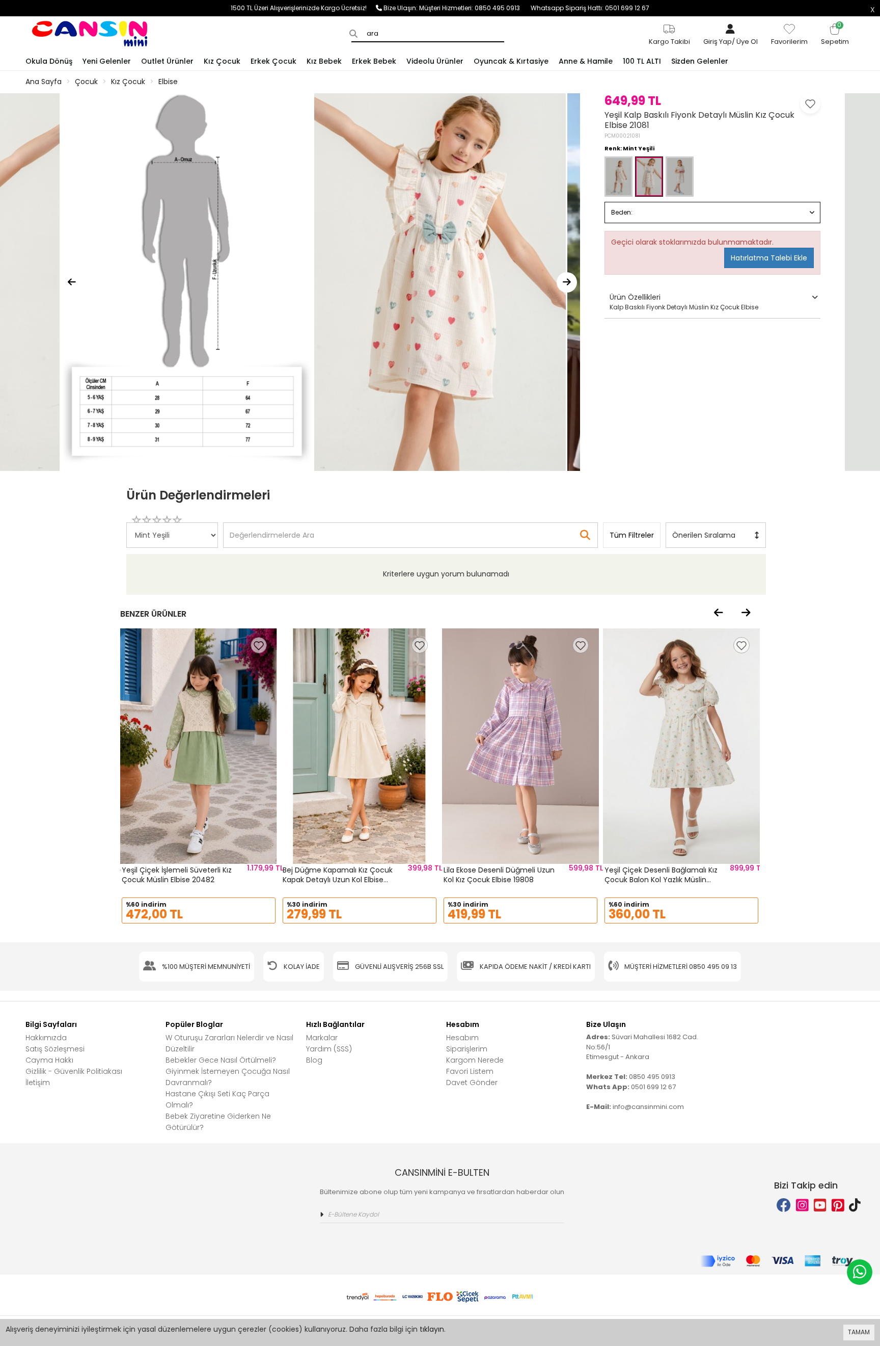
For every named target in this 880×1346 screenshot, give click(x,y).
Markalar (322, 1038)
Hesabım (462, 1038)
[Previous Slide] (72, 282)
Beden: (621, 212)
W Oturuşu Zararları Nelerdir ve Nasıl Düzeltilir (229, 1043)
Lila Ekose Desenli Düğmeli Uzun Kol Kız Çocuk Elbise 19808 (499, 875)
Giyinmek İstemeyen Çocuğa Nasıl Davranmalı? (228, 1077)
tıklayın (432, 1329)
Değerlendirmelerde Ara (271, 530)
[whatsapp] (859, 1272)
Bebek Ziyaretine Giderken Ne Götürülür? (218, 1121)
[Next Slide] (567, 282)
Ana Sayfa (43, 81)
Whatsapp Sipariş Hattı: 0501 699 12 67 (590, 8)
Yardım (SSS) (329, 1049)
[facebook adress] (784, 1205)
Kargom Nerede (475, 1060)
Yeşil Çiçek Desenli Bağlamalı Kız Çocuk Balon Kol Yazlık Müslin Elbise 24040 (661, 880)
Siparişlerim (466, 1049)
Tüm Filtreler (632, 535)
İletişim (37, 1082)
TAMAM (859, 1332)
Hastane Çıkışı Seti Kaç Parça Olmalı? (217, 1099)
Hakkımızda (46, 1038)
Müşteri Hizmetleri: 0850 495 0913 (475, 8)
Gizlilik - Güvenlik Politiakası (73, 1071)
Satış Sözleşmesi (55, 1049)
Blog (314, 1060)
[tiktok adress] (855, 1205)
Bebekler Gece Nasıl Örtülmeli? (221, 1060)
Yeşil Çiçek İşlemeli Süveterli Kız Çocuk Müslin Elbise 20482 (177, 875)
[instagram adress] (802, 1205)
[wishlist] (259, 645)
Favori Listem (469, 1071)
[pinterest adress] (838, 1205)
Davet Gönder (472, 1082)
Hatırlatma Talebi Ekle (769, 258)
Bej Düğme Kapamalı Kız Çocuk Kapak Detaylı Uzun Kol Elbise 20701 (338, 880)
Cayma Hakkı (49, 1060)
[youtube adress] (820, 1205)
